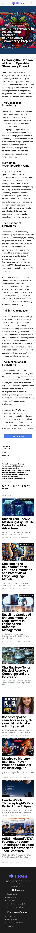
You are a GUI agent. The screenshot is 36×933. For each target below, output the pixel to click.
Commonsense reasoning (10, 468)
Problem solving (23, 474)
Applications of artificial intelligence (13, 466)
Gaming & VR (6, 754)
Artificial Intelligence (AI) (15, 25)
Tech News (6, 712)
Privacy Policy (12, 919)
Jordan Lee (5, 777)
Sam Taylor (5, 735)
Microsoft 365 (6, 474)
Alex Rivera (5, 455)
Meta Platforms (21, 472)
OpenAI (14, 474)
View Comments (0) (18, 436)
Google (27, 470)
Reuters (4, 476)
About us (10, 926)
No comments (16, 45)
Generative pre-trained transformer (13, 470)
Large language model (9, 472)
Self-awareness (13, 476)
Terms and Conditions (15, 923)
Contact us (11, 916)
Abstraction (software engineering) (13, 464)
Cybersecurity (12, 894)
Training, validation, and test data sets (13, 478)
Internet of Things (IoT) (9, 834)
